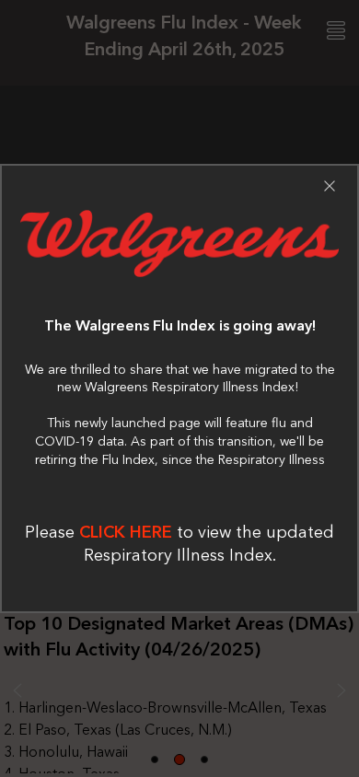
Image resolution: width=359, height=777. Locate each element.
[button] (329, 186)
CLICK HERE (125, 532)
